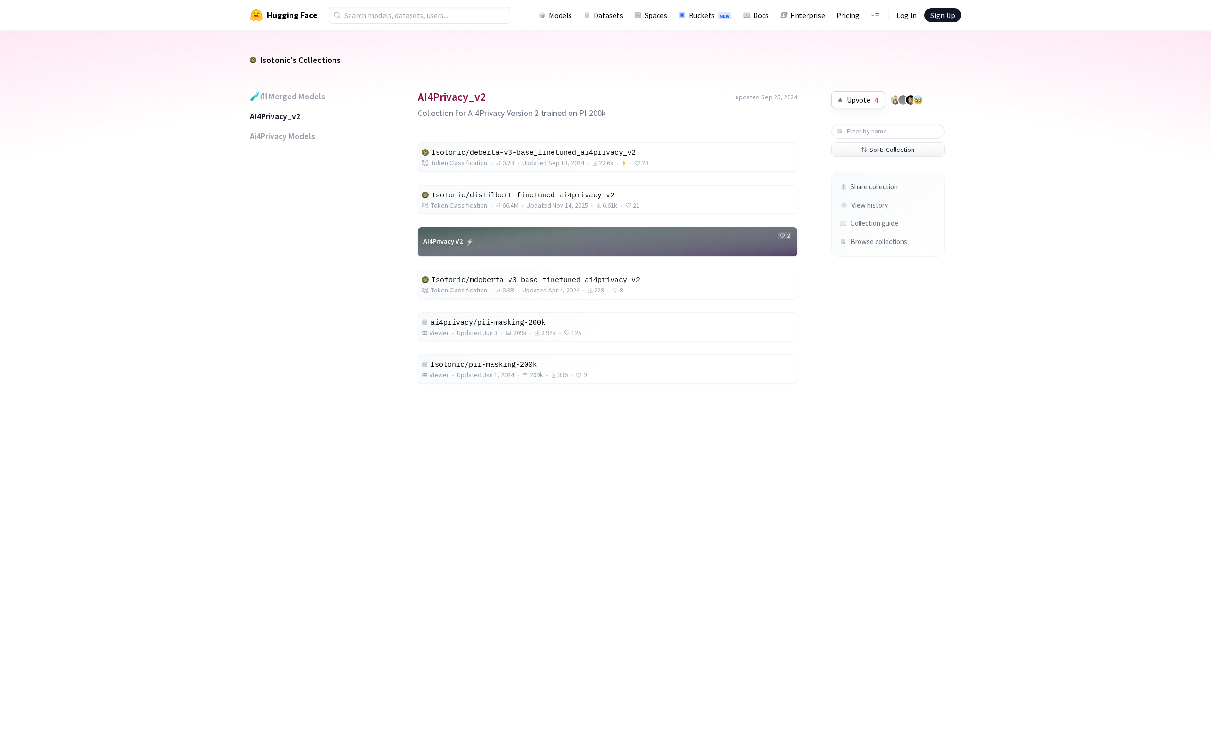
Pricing (848, 15)
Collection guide (874, 223)
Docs (761, 15)
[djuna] (918, 100)
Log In (906, 15)
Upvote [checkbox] (862, 100)
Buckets (709, 15)
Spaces (656, 15)
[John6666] (910, 100)
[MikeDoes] (895, 100)
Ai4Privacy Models (282, 136)
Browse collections (879, 241)
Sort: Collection (891, 149)
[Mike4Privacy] (903, 100)
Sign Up (942, 15)
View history (869, 205)
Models (560, 15)
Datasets (608, 15)
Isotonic (275, 59)
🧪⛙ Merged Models (287, 96)
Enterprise (807, 15)
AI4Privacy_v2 (275, 116)
